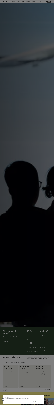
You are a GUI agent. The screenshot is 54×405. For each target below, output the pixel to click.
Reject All (34, 399)
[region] (23, 399)
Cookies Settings (34, 401)
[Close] (42, 397)
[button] (3, 399)
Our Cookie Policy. (23, 400)
